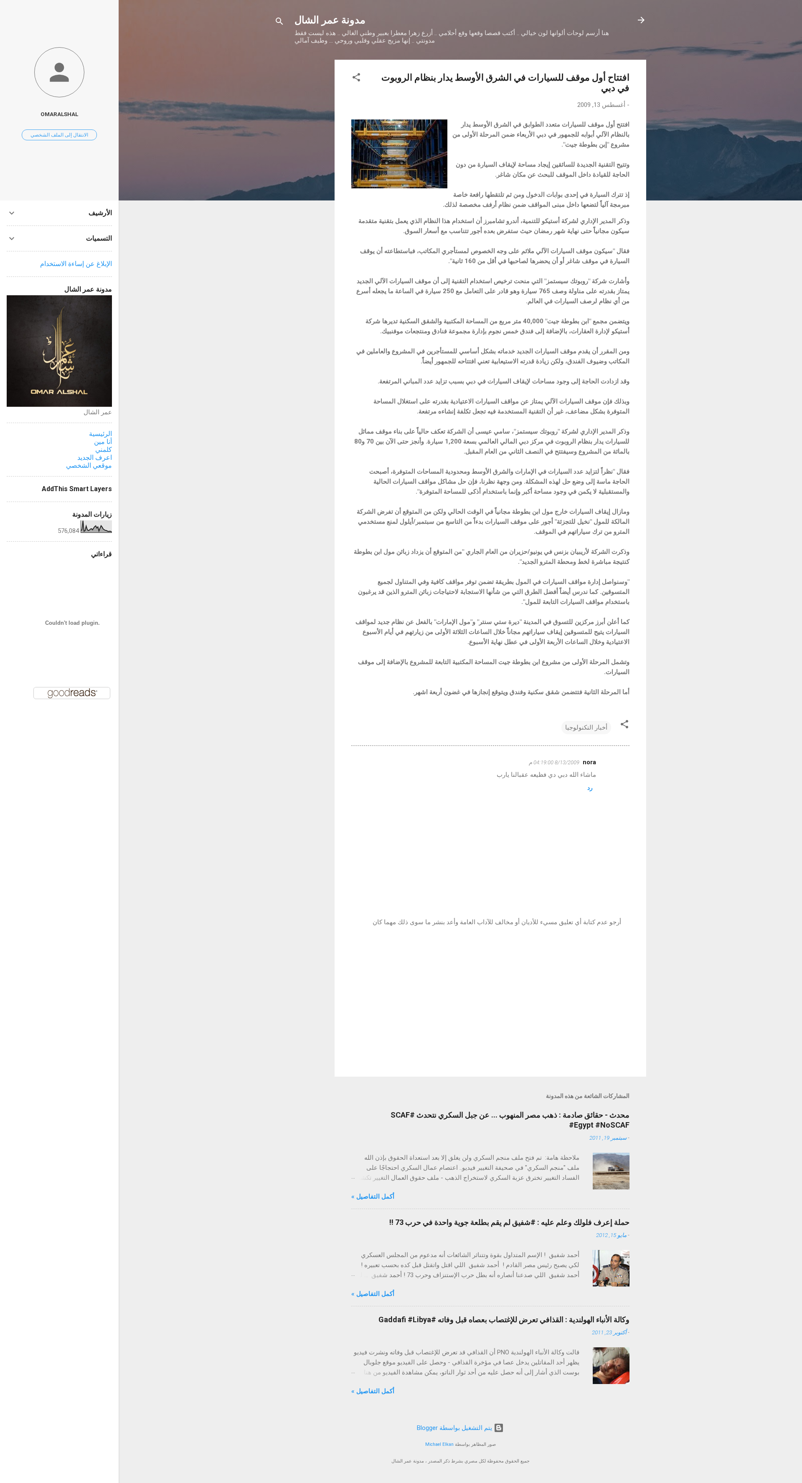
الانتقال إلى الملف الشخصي (59, 135)
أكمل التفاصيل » (372, 1196)
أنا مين (103, 442)
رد (590, 787)
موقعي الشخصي (89, 465)
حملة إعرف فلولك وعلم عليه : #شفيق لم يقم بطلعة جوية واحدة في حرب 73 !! (509, 1222)
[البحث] (279, 22)
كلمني (103, 450)
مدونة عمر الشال (329, 20)
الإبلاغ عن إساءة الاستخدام (76, 264)
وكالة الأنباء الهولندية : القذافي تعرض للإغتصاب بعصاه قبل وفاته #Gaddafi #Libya (503, 1319)
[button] (356, 78)
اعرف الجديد (94, 457)
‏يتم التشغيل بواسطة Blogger (455, 1428)
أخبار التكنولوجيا (586, 727)
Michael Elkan (439, 1444)
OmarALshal (59, 114)
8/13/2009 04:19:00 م (554, 762)
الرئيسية (100, 434)
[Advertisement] (301, 185)
